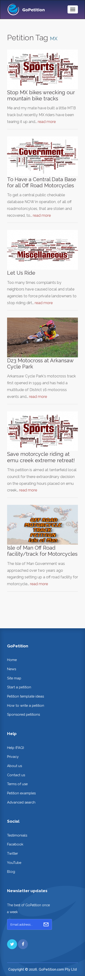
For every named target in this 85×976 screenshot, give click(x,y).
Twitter (12, 853)
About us (14, 766)
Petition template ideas (25, 696)
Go (46, 924)
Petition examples (21, 793)
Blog (11, 872)
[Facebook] (23, 944)
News (11, 669)
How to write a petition (25, 705)
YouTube (14, 863)
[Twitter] (12, 944)
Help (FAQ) (15, 748)
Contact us (16, 775)
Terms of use (17, 784)
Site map (14, 678)
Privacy (13, 757)
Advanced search (21, 802)
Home (12, 660)
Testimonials (17, 835)
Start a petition (19, 687)
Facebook (15, 844)
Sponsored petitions (23, 714)
